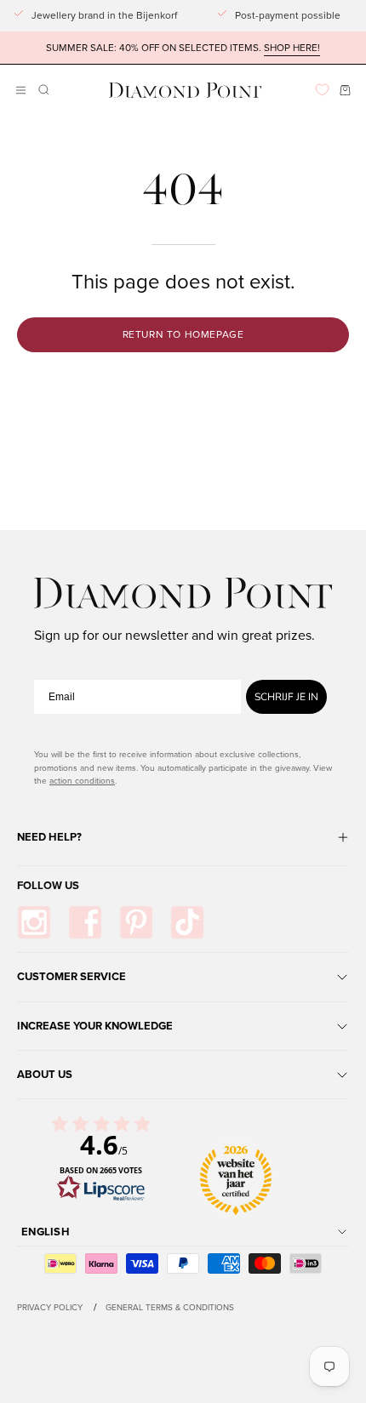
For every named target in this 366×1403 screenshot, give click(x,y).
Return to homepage (183, 334)
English (45, 1231)
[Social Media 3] (136, 922)
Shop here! (292, 47)
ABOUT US (44, 1074)
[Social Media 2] (85, 922)
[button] (42, 89)
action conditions (82, 780)
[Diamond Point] (185, 91)
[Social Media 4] (187, 922)
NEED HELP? (49, 837)
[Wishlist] (322, 89)
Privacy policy (50, 1307)
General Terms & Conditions (170, 1307)
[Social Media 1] (34, 922)
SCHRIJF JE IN (286, 697)
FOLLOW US (48, 885)
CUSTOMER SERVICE (71, 976)
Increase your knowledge (95, 1026)
